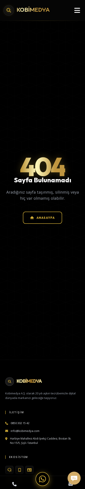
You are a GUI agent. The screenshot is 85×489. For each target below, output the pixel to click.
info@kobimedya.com (25, 431)
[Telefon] (14, 484)
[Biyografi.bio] (29, 470)
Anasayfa (46, 218)
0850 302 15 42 (20, 423)
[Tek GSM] (19, 470)
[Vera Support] (9, 470)
